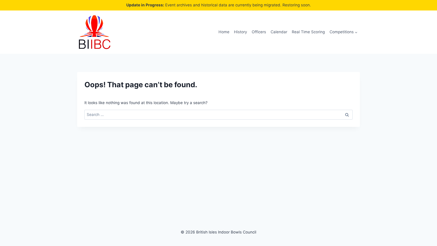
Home (223, 32)
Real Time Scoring (308, 32)
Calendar (279, 32)
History (240, 32)
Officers (259, 32)
